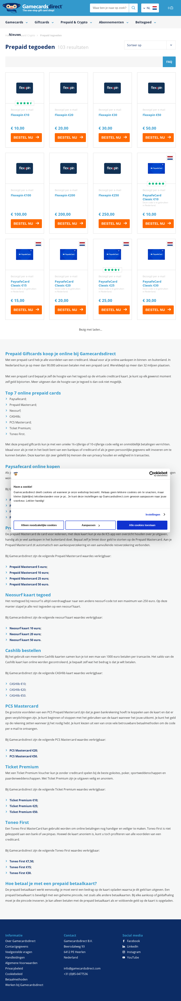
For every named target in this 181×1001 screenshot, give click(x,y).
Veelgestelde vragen (18, 952)
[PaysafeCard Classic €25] (112, 279)
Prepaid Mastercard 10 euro (29, 573)
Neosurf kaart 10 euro (25, 628)
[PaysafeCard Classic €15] (24, 279)
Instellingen (153, 514)
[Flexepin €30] (112, 110)
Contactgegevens (16, 946)
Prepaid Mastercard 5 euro (28, 567)
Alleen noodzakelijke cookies (39, 525)
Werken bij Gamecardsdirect (24, 985)
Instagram (133, 952)
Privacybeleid (14, 968)
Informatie (14, 935)
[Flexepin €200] (68, 193)
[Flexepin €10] (24, 110)
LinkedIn (132, 946)
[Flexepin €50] (156, 110)
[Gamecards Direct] (33, 8)
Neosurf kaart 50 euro (25, 640)
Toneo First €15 (20, 867)
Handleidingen (15, 957)
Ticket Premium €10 (23, 800)
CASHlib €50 (17, 695)
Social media (132, 935)
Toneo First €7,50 (21, 861)
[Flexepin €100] (24, 193)
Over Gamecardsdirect (20, 941)
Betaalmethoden (16, 979)
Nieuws (15, 34)
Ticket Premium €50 (23, 812)
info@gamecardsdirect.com (82, 968)
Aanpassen (88, 525)
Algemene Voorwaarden (21, 963)
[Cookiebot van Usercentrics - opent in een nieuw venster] (151, 474)
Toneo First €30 (20, 873)
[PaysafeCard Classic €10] (156, 193)
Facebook (133, 941)
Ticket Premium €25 (23, 806)
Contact (70, 935)
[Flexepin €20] (68, 110)
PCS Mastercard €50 (23, 756)
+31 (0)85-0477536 (76, 974)
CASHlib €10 (17, 684)
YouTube (132, 957)
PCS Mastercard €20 (23, 750)
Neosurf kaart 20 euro (25, 634)
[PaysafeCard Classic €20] (68, 279)
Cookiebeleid (13, 974)
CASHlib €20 (17, 690)
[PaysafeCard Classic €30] (156, 279)
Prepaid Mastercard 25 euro (29, 578)
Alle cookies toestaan (142, 525)
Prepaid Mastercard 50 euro (29, 584)
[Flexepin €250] (112, 193)
